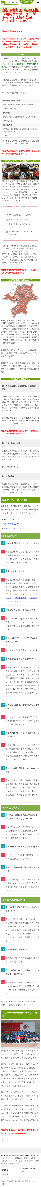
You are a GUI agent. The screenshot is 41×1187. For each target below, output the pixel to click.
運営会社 (5, 1170)
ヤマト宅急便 (20, 598)
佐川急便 (33, 598)
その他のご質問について (14, 528)
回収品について (10, 519)
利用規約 (5, 1174)
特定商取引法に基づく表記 (30, 1170)
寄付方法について (11, 524)
